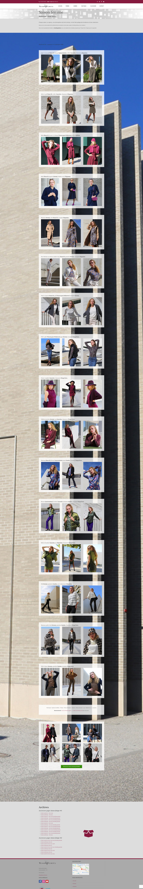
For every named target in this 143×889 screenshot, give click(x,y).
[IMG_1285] (50, 219)
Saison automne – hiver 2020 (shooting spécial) (50, 829)
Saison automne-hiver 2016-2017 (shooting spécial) (51, 847)
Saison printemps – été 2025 (47, 814)
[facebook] (97, 1)
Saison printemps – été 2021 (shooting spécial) (50, 828)
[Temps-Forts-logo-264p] (46, 4)
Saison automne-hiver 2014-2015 (48, 853)
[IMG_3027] (71, 585)
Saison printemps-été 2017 (46, 845)
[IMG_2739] (92, 503)
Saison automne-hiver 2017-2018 (48, 843)
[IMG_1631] (50, 178)
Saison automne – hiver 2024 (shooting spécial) (50, 816)
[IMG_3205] (50, 668)
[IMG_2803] (50, 503)
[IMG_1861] (50, 96)
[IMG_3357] (50, 544)
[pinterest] (101, 1)
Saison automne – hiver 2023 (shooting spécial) (50, 819)
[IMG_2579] (92, 462)
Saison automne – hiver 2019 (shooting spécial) (50, 833)
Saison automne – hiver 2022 (47, 823)
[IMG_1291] (92, 219)
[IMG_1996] (71, 338)
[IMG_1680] (71, 68)
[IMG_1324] (71, 219)
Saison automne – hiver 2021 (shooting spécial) (50, 826)
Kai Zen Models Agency (67, 710)
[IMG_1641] (50, 68)
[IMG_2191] (71, 379)
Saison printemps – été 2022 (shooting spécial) (50, 824)
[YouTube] (47, 881)
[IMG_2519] (71, 462)
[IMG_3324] (71, 421)
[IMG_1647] (92, 68)
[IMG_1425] (50, 724)
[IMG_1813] (92, 96)
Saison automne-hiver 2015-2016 (48, 850)
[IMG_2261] (50, 258)
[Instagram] (43, 881)
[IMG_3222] (71, 668)
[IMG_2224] (71, 258)
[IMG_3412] (92, 544)
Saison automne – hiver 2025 (47, 813)
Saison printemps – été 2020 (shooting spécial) (50, 831)
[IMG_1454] (92, 137)
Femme (74, 883)
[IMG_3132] (71, 627)
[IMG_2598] (50, 462)
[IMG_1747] (71, 724)
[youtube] (103, 1)
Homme (74, 886)
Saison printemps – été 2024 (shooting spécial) (50, 818)
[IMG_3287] (92, 421)
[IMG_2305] (92, 258)
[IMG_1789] (71, 96)
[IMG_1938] (92, 724)
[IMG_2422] (92, 297)
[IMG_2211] (50, 379)
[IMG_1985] (50, 338)
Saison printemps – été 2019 (47, 834)
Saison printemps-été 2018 (46, 842)
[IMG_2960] (92, 585)
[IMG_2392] (50, 743)
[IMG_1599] (92, 178)
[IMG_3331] (71, 544)
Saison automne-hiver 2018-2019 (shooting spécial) (51, 840)
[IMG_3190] (92, 668)
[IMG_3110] (50, 627)
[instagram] (99, 1)
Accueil (74, 880)
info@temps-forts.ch (43, 875)
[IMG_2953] (50, 585)
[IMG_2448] (71, 297)
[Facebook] (40, 881)
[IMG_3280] (50, 421)
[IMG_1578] (71, 178)
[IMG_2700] (71, 743)
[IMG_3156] (92, 627)
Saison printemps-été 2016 (46, 848)
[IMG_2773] (71, 503)
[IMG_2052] (92, 338)
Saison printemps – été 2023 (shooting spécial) (50, 821)
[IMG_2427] (50, 297)
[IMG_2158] (92, 379)
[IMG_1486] (50, 137)
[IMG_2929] (92, 743)
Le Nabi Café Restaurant (77, 710)
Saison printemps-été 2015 (46, 852)
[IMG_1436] (71, 137)
